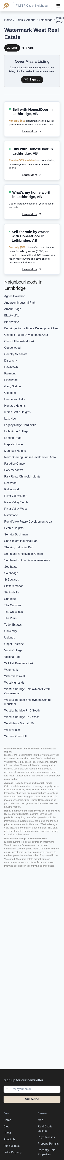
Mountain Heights (15, 450)
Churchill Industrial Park (19, 341)
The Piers (10, 618)
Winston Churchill (15, 736)
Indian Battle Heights (17, 412)
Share (30, 47)
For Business (12, 1145)
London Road (13, 437)
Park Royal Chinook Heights (22, 476)
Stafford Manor (13, 586)
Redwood (10, 482)
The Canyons (12, 605)
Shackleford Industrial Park (21, 540)
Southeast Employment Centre (23, 553)
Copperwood (12, 347)
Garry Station (12, 386)
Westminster (12, 729)
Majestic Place (13, 444)
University (10, 631)
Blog (6, 1126)
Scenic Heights (13, 528)
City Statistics (46, 1137)
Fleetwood (11, 379)
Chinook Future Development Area (26, 334)
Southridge (11, 573)
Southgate (10, 566)
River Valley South (16, 502)
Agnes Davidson (14, 296)
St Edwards (11, 579)
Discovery (10, 360)
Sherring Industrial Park (19, 547)
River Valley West (15, 508)
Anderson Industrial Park (19, 302)
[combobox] (32, 5)
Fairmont (9, 373)
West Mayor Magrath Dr (19, 723)
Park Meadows (13, 470)
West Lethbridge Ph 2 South (22, 710)
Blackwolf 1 (11, 315)
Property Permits (48, 1143)
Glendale (10, 392)
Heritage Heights (15, 405)
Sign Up (35, 79)
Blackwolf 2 (11, 321)
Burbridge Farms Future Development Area (31, 328)
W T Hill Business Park (18, 663)
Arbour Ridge (12, 309)
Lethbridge (45, 19)
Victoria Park (12, 656)
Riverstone (11, 515)
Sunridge (10, 598)
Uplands (9, 637)
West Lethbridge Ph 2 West (21, 716)
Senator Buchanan (16, 534)
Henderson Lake (14, 399)
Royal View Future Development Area (28, 521)
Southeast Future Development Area (27, 560)
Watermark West (14, 676)
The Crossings (13, 611)
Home (8, 19)
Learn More (29, 131)
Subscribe (32, 1099)
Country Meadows (15, 354)
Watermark (11, 669)
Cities (19, 19)
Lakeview (10, 418)
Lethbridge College (16, 431)
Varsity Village (13, 650)
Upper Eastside (14, 643)
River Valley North (15, 495)
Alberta (30, 19)
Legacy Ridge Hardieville (20, 425)
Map (14, 47)
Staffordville (11, 592)
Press (7, 1132)
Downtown (11, 367)
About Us (9, 1139)
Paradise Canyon (15, 463)
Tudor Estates (13, 624)
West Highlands (14, 682)
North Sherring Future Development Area (30, 457)
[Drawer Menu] (58, 5)
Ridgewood (11, 489)
